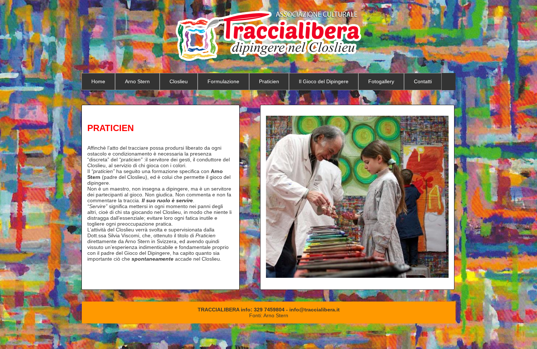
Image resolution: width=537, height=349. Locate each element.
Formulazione (223, 81)
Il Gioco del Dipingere (324, 81)
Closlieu (179, 81)
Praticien (269, 81)
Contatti (423, 81)
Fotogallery (381, 81)
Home (98, 81)
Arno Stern (137, 81)
